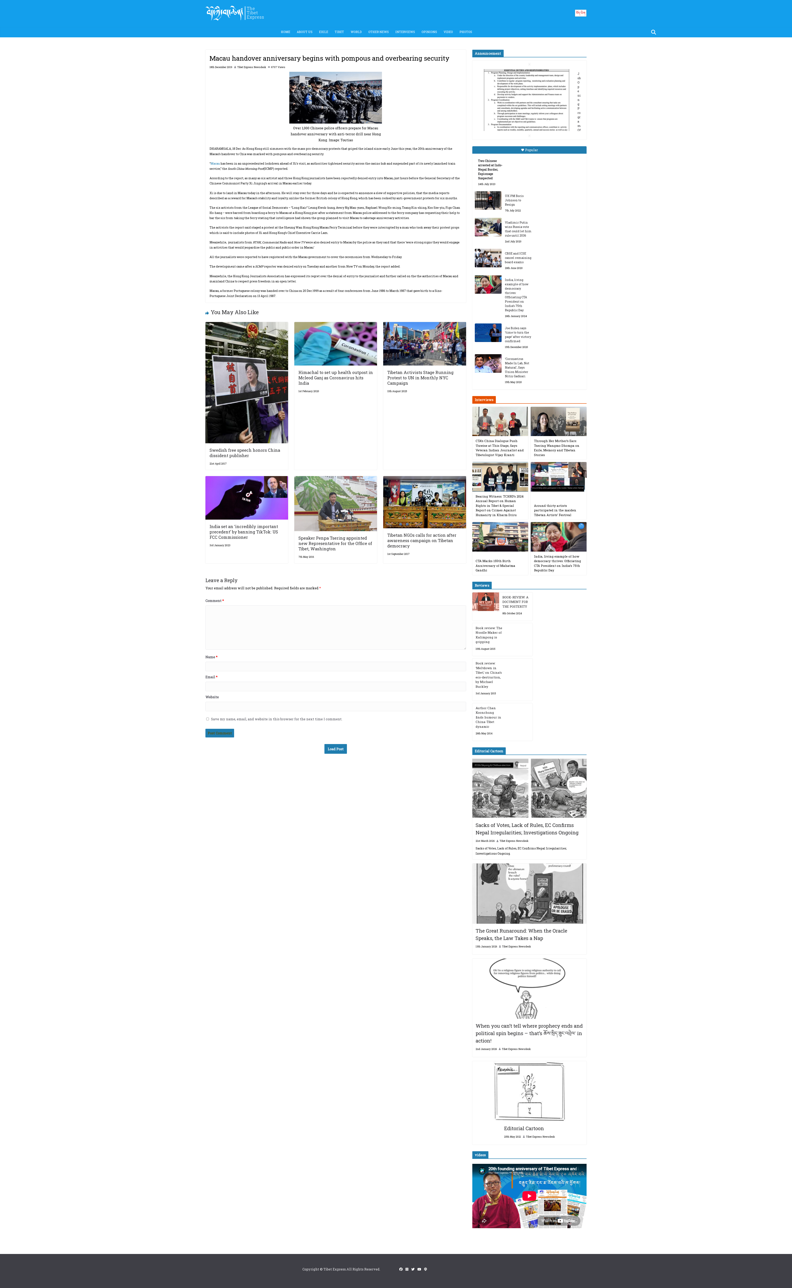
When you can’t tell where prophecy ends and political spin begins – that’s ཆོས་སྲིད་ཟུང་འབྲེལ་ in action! (529, 1033)
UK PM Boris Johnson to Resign (514, 200)
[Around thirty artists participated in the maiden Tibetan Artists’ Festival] (559, 477)
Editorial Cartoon (524, 1128)
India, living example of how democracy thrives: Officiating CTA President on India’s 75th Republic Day (516, 295)
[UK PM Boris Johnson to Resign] (488, 200)
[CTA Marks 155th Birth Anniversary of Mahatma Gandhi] (500, 537)
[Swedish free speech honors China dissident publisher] (246, 325)
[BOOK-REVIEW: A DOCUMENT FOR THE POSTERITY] (485, 606)
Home (285, 32)
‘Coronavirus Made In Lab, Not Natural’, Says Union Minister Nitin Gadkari (517, 367)
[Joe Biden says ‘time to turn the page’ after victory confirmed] (488, 332)
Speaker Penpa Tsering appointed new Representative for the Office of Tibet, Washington (335, 543)
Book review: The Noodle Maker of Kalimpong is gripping (489, 635)
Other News (378, 32)
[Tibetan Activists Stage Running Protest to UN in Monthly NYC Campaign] (424, 325)
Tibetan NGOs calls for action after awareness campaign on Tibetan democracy (421, 540)
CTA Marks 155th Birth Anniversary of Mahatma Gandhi (495, 565)
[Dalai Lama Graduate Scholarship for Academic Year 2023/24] (524, 123)
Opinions (429, 32)
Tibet (339, 32)
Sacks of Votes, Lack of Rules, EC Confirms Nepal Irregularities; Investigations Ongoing (527, 829)
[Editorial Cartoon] (529, 1091)
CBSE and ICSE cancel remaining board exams (518, 257)
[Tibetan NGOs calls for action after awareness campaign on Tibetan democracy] (424, 479)
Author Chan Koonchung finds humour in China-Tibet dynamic (488, 717)
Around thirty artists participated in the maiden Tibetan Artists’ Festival (555, 510)
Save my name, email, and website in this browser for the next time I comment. (276, 719)
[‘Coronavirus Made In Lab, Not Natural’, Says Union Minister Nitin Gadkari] (488, 363)
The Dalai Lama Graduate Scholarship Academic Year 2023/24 (523, 74)
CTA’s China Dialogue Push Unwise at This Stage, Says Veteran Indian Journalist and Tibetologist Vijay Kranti (500, 448)
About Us (304, 32)
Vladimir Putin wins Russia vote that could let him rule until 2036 (518, 229)
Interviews (405, 32)
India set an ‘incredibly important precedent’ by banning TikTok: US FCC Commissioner (244, 532)
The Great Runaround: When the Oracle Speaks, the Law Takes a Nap (521, 934)
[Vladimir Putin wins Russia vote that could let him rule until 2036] (488, 227)
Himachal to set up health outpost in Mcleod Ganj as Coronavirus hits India (335, 378)
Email (211, 677)
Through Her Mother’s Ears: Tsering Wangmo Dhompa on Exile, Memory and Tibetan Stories (556, 448)
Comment (214, 600)
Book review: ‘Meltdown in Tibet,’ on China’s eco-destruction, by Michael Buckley (489, 675)
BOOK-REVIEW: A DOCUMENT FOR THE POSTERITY (515, 602)
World (356, 32)
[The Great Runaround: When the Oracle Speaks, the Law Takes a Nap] (529, 893)
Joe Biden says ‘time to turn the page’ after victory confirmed (518, 334)
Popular (531, 150)
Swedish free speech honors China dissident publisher (245, 452)
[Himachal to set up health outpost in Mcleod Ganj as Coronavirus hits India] (335, 325)
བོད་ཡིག (580, 13)
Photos (466, 32)
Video (448, 32)
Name (211, 657)
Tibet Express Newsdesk (251, 67)
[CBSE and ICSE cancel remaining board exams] (488, 258)
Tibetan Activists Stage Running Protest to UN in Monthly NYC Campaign (420, 378)
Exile (323, 32)
